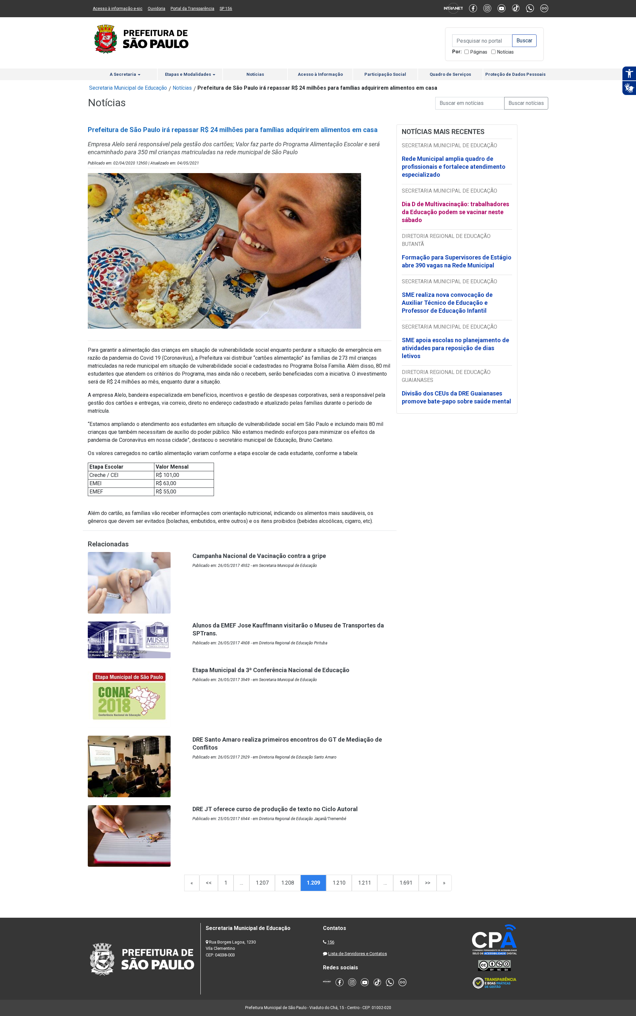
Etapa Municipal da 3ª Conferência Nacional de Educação (270, 670)
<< (209, 883)
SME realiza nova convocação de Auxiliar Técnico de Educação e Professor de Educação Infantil (447, 302)
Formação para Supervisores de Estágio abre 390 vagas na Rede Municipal (456, 261)
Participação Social (385, 74)
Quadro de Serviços (450, 74)
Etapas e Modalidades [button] (188, 74)
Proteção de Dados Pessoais (515, 74)
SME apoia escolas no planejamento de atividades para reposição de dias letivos (455, 348)
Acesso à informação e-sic (117, 8)
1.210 (339, 883)
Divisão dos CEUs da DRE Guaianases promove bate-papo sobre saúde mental (456, 397)
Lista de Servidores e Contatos (357, 953)
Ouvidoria (156, 8)
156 (330, 942)
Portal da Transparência (192, 8)
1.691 (405, 883)
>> (427, 883)
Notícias (505, 52)
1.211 (364, 883)
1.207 (262, 883)
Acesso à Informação (320, 74)
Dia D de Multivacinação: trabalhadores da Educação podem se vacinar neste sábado (455, 212)
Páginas (478, 52)
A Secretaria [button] (123, 74)
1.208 (287, 883)
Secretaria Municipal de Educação (128, 88)
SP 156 (226, 8)
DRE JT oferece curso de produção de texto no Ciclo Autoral (275, 809)
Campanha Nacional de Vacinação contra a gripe (259, 555)
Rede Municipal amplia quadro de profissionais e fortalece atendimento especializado (453, 166)
